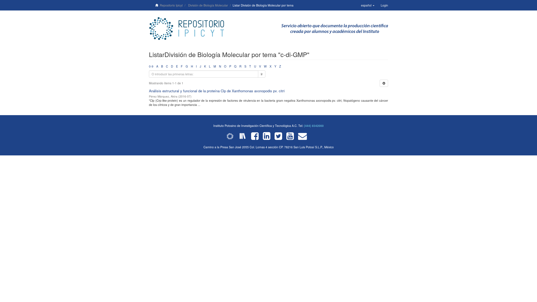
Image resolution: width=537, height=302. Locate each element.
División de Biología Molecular (208, 5)
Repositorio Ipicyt (171, 5)
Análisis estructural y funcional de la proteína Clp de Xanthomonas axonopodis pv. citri (217, 90)
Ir (262, 74)
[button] (368, 5)
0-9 (151, 66)
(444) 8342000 (314, 126)
